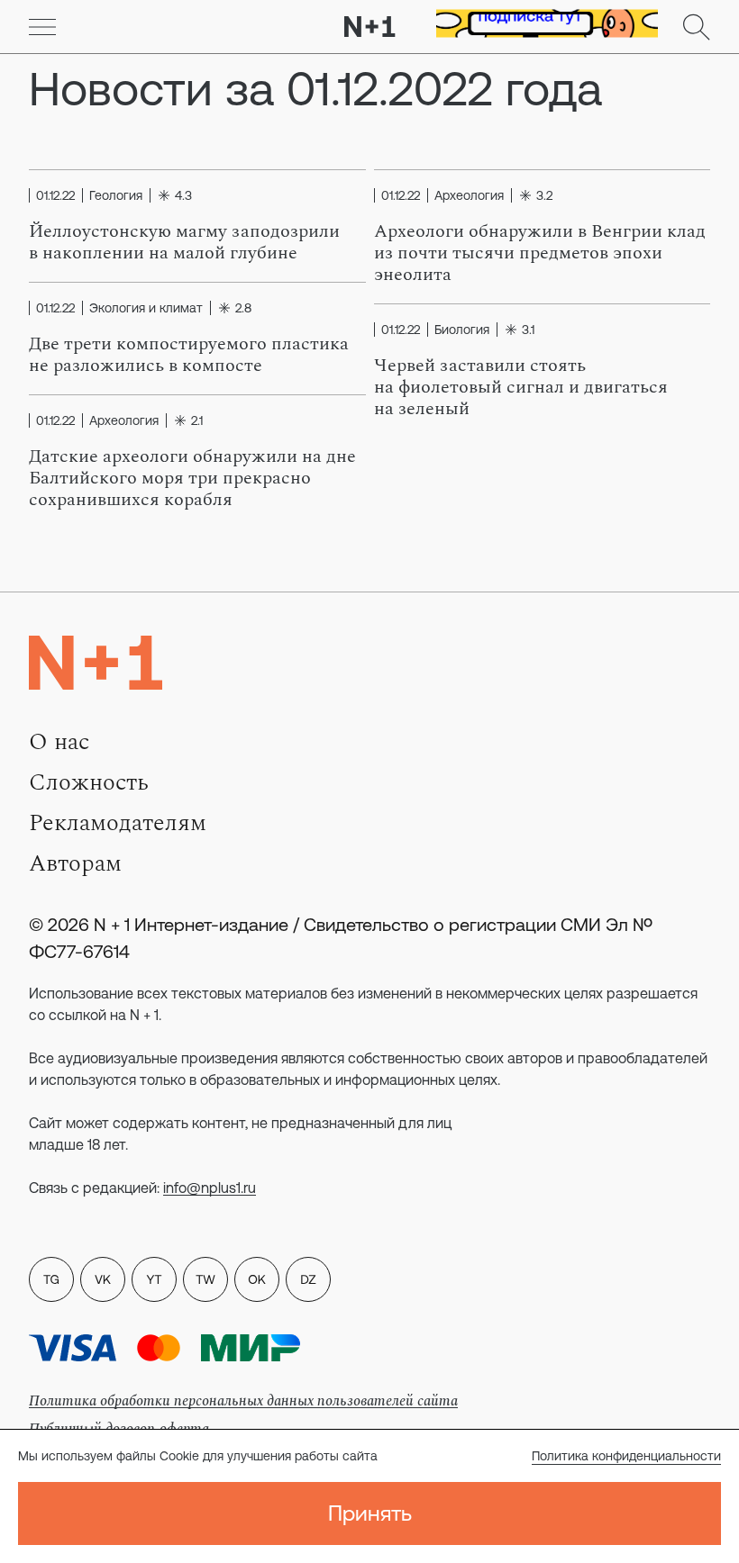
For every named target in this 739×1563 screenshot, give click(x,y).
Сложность (89, 782)
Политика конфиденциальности (626, 1456)
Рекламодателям (117, 823)
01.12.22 (55, 195)
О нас (59, 742)
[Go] (42, 27)
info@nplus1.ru (209, 1187)
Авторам (75, 863)
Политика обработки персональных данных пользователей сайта (243, 1401)
